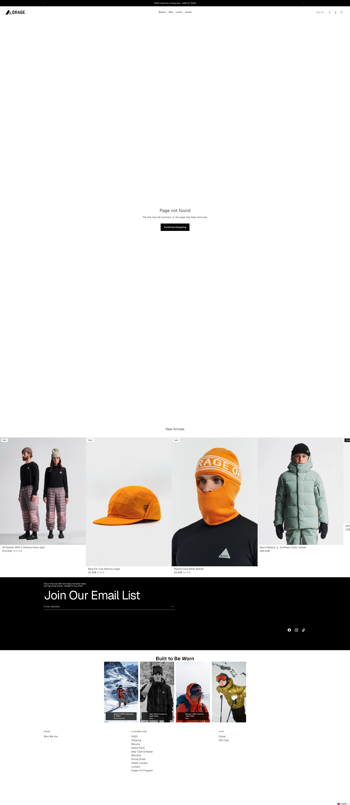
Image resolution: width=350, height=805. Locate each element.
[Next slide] (303, 3)
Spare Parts (138, 747)
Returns (135, 744)
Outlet (222, 736)
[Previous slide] (45, 3)
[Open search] (330, 12)
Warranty (136, 755)
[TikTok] (303, 630)
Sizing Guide (138, 759)
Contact (135, 766)
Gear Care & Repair (142, 751)
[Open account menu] (335, 12)
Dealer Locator (139, 763)
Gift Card (224, 740)
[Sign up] (172, 606)
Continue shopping (175, 227)
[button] (343, 804)
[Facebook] (289, 630)
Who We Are (51, 736)
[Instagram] (296, 630)
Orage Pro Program (142, 770)
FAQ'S (134, 736)
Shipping (136, 740)
